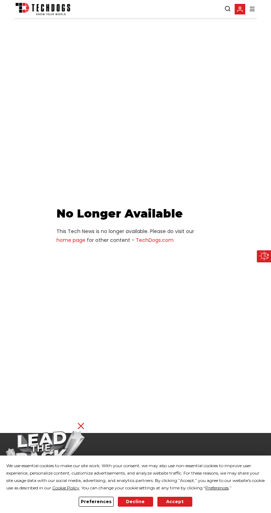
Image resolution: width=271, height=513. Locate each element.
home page (70, 240)
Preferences (96, 501)
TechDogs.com (155, 240)
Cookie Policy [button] (65, 487)
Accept (174, 501)
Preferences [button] (217, 487)
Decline (135, 501)
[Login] (240, 9)
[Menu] (252, 9)
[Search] (227, 8)
